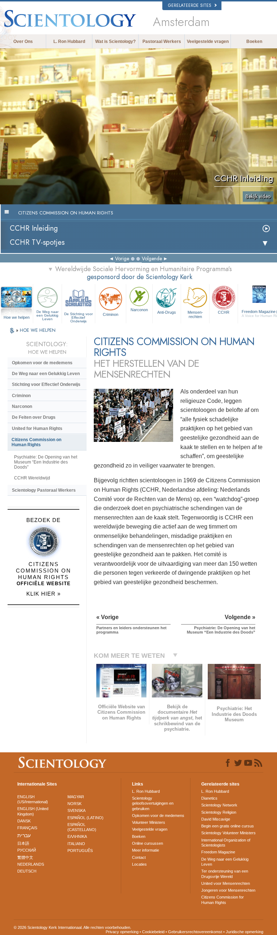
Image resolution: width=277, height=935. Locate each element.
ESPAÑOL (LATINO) (85, 818)
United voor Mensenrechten (225, 883)
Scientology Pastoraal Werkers (44, 490)
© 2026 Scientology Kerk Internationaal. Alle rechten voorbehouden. (72, 927)
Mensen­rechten (195, 314)
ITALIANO (76, 844)
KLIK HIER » (43, 594)
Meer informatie (145, 850)
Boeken (254, 41)
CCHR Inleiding (34, 228)
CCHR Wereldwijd (32, 477)
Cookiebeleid (153, 932)
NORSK (74, 803)
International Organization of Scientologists (225, 842)
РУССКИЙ (26, 850)
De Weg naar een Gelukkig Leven (47, 315)
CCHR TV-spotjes (37, 242)
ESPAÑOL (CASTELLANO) (81, 827)
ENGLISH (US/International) (32, 799)
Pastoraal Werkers (161, 41)
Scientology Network (219, 805)
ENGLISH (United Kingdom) (32, 811)
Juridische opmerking (244, 932)
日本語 (23, 843)
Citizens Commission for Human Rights (222, 899)
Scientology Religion (218, 812)
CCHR (223, 312)
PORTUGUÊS (80, 850)
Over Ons (23, 41)
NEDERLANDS (30, 864)
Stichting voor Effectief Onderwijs (46, 384)
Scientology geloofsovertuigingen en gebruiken (152, 803)
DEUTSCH (26, 871)
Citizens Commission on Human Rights (36, 442)
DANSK (24, 821)
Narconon (139, 310)
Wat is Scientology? (115, 41)
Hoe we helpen (17, 317)
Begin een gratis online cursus (227, 826)
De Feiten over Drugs (34, 417)
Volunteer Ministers (148, 822)
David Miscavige (215, 819)
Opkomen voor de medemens (42, 362)
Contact (139, 857)
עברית (24, 835)
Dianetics (209, 798)
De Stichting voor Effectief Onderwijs (78, 316)
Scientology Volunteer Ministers (228, 833)
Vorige (122, 258)
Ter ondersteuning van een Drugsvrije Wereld (224, 873)
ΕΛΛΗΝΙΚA (77, 836)
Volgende (152, 258)
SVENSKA (76, 810)
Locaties (139, 864)
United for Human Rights (37, 428)
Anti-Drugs (166, 312)
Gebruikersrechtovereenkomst (195, 932)
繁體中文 (25, 857)
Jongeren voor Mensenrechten (228, 890)
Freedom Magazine (218, 852)
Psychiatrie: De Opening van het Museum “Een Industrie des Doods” (45, 462)
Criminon (110, 314)
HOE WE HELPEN (38, 330)
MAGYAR (75, 797)
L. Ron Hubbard (69, 41)
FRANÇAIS (27, 828)
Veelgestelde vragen (208, 41)
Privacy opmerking (122, 932)
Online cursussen (147, 843)
